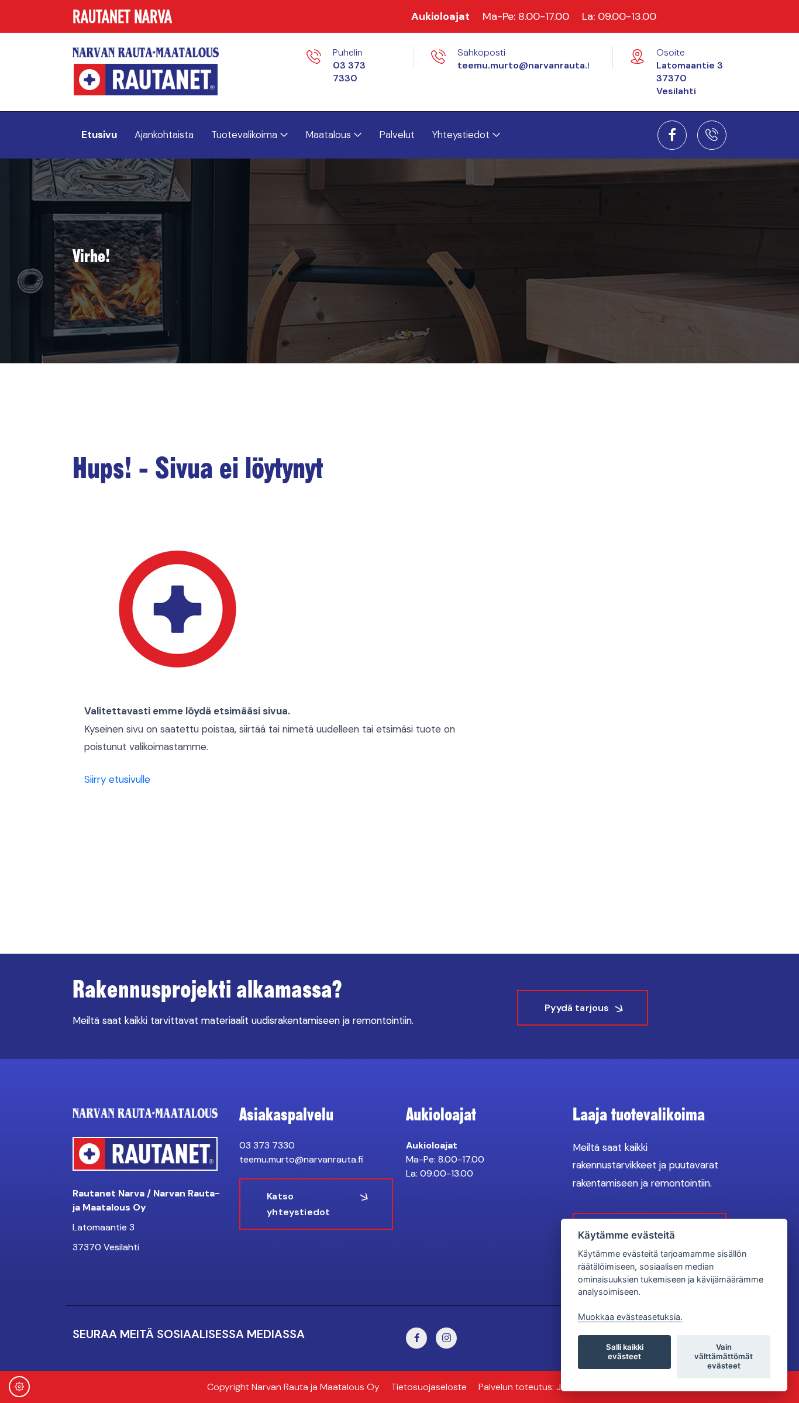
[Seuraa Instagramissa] (446, 1338)
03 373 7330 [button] (349, 71)
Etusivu (99, 134)
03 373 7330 (267, 1145)
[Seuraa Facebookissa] (672, 135)
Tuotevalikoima (244, 134)
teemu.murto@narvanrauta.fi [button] (525, 65)
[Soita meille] (711, 135)
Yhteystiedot (461, 134)
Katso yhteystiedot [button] (298, 1204)
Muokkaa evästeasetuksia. (630, 1317)
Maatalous (328, 134)
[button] (672, 138)
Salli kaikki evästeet (624, 1351)
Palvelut (397, 134)
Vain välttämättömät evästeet (723, 1356)
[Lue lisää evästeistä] (19, 1388)
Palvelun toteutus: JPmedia (535, 1387)
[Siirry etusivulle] (173, 52)
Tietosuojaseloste (429, 1387)
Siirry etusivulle (117, 779)
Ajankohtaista (164, 134)
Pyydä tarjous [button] (577, 1008)
